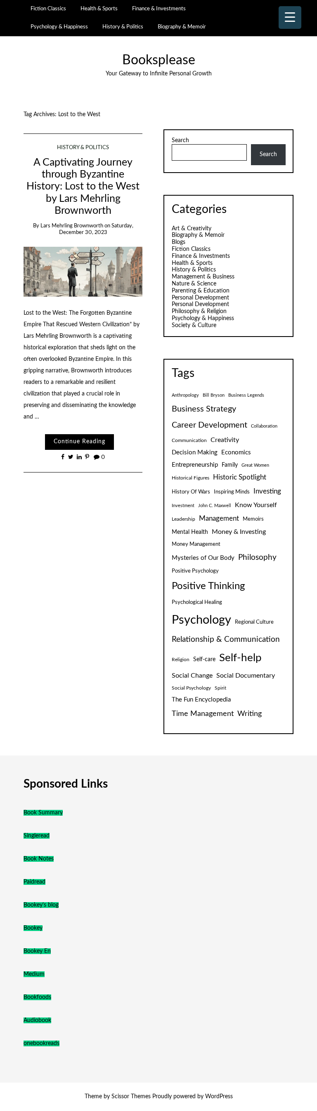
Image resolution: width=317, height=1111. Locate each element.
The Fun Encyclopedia (201, 700)
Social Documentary (245, 675)
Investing (267, 491)
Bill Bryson (214, 395)
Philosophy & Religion (199, 311)
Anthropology (185, 395)
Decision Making (195, 452)
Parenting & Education (200, 291)
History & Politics (122, 27)
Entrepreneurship (195, 465)
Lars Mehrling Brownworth (71, 226)
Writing (249, 713)
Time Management (203, 714)
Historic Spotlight (239, 477)
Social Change (192, 675)
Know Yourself (256, 505)
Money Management (196, 544)
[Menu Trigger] (290, 17)
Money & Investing (239, 532)
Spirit (220, 687)
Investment (183, 505)
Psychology (201, 620)
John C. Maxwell (214, 505)
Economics (236, 452)
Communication (189, 440)
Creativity (225, 440)
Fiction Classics (48, 9)
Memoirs (253, 519)
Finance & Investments (159, 9)
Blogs (178, 242)
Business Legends (246, 395)
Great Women (255, 465)
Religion (180, 659)
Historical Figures (190, 477)
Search (180, 140)
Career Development (209, 425)
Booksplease (158, 60)
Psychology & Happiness (59, 27)
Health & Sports (99, 9)
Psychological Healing (197, 602)
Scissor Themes (131, 1096)
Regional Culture (254, 622)
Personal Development (200, 298)
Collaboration (264, 426)
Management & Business (203, 277)
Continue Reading (79, 441)
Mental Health (190, 532)
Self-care (204, 659)
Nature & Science (194, 284)
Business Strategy (204, 409)
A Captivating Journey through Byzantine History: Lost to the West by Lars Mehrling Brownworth (83, 186)
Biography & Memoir (182, 27)
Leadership (183, 519)
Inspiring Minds (232, 492)
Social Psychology (191, 687)
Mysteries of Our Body (203, 558)
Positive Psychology (195, 571)
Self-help (240, 658)
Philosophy (257, 557)
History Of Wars (191, 491)
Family (230, 465)
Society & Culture (194, 325)
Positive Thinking (208, 586)
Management (219, 518)
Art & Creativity (191, 229)
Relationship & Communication (226, 639)
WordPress (219, 1096)
